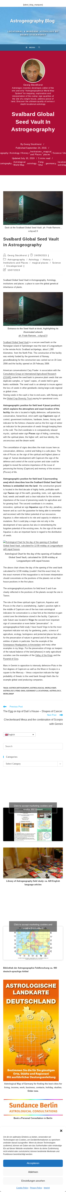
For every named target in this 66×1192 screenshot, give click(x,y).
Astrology (15, 153)
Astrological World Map (19, 163)
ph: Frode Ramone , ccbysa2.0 (33, 335)
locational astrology (49, 691)
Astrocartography (19, 688)
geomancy (51, 163)
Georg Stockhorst (33, 85)
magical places (47, 153)
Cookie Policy (22, 1188)
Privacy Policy (36, 1188)
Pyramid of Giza (10, 659)
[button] (61, 1130)
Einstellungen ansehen (33, 1180)
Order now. (33, 1091)
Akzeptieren (33, 1163)
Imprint (47, 1188)
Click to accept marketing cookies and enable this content (33, 807)
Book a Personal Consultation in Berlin (33, 1118)
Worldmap (8, 694)
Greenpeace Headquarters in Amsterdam (22, 645)
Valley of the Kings (44, 655)
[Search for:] (38, 47)
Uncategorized (14, 266)
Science (57, 153)
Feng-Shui (41, 163)
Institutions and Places (36, 153)
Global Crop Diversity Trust (19, 398)
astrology (32, 163)
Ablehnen (33, 1172)
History (25, 153)
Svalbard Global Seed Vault (16, 342)
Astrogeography (16, 259)
